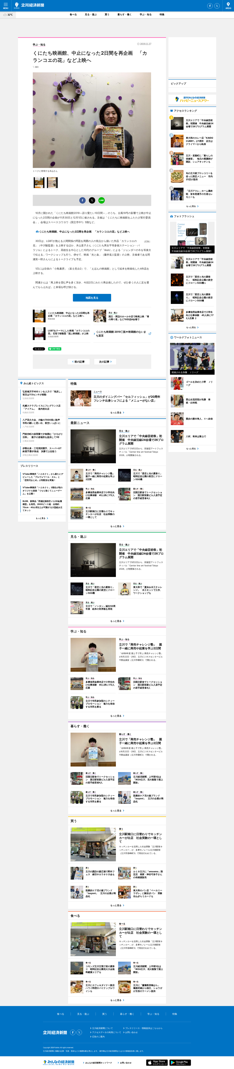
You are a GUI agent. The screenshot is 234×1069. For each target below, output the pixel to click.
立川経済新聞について (102, 1028)
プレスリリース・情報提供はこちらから (144, 1028)
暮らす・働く (124, 14)
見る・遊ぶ (91, 14)
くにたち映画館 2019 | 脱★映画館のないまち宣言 (121, 333)
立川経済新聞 (29, 5)
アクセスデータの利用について (106, 1032)
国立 (37, 67)
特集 (162, 14)
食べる (73, 14)
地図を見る (92, 297)
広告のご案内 (98, 1036)
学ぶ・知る (146, 14)
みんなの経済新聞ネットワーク (58, 1062)
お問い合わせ (131, 1032)
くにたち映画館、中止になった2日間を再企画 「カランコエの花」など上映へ (84, 231)
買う (107, 14)
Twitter (217, 6)
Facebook (210, 6)
